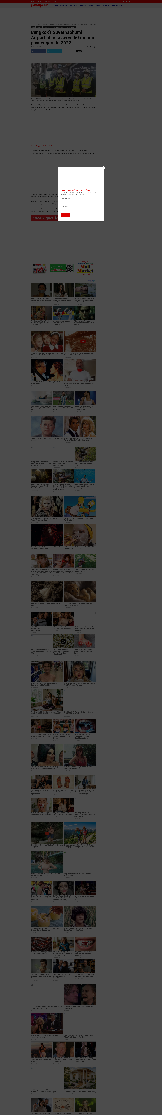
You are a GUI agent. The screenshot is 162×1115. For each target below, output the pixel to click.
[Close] (103, 167)
